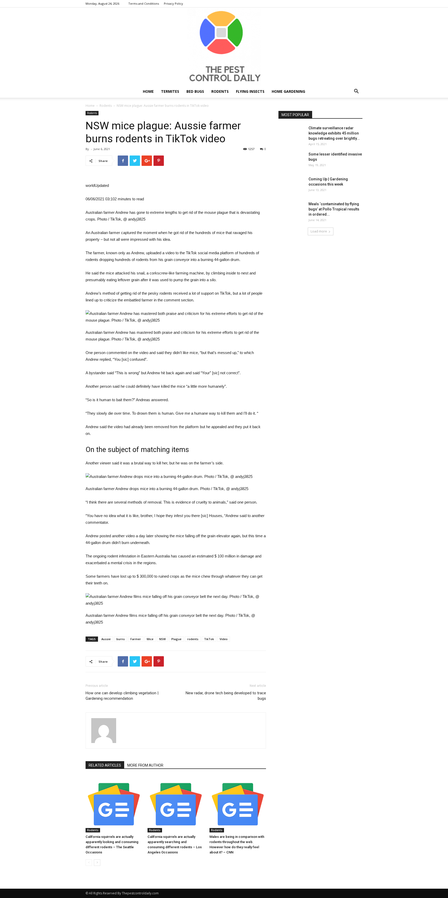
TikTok (209, 639)
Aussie (106, 639)
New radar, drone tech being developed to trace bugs (226, 696)
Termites (170, 91)
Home (148, 91)
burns (120, 639)
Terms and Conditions (143, 3)
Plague (176, 639)
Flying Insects (250, 91)
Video (224, 639)
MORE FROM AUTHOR (145, 765)
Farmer (135, 639)
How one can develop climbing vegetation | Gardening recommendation (122, 696)
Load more (319, 231)
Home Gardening (288, 91)
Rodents (220, 91)
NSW (162, 639)
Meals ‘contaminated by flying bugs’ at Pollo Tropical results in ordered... (334, 209)
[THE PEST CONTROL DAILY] (224, 46)
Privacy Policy (173, 3)
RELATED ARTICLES (105, 765)
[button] (356, 91)
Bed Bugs (195, 91)
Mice (150, 639)
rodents (192, 639)
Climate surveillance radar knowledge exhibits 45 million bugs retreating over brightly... (334, 133)
